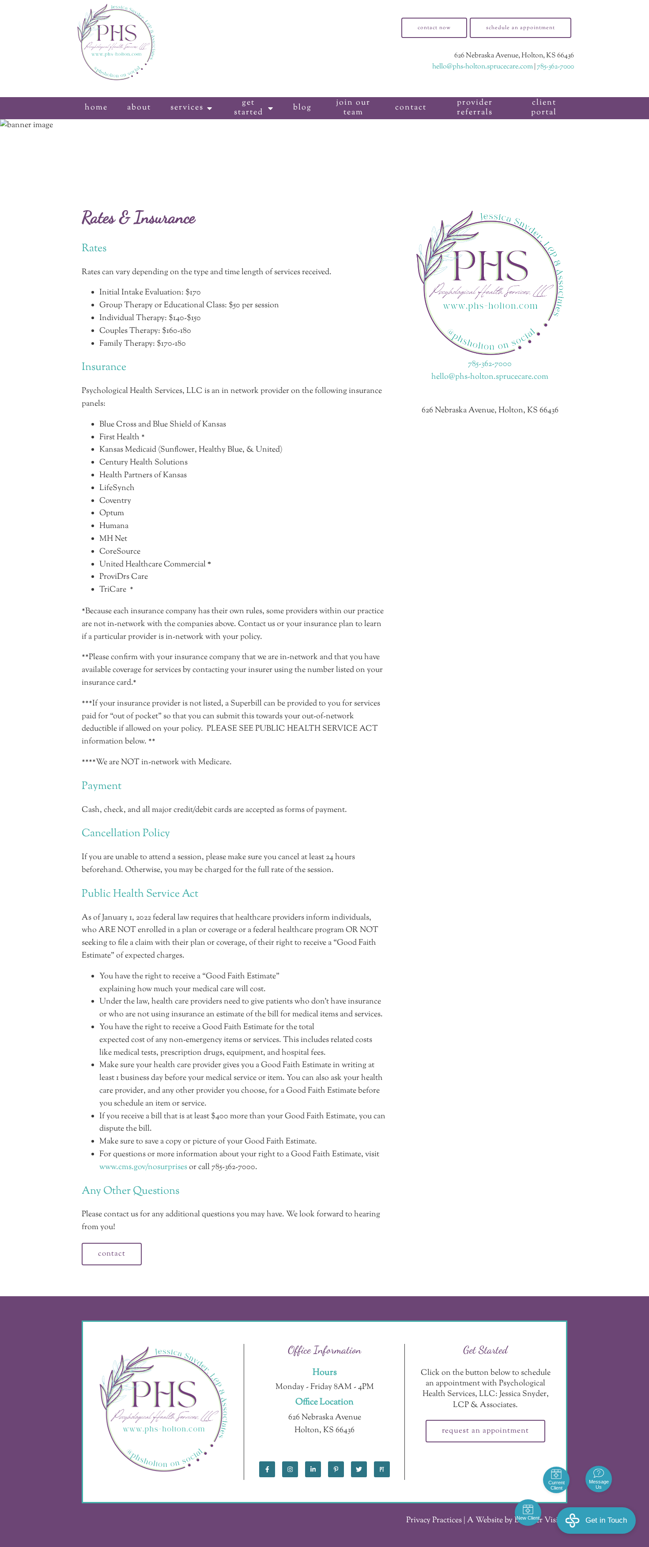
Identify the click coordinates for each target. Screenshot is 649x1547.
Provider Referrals (475, 107)
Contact (410, 107)
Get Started (248, 107)
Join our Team (353, 107)
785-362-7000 (555, 67)
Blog (302, 107)
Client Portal (544, 107)
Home (96, 107)
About (139, 107)
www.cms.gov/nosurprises (143, 1167)
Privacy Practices (434, 1520)
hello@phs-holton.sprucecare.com (482, 67)
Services (187, 107)
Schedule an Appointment (520, 28)
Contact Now (434, 28)
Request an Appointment (485, 1431)
